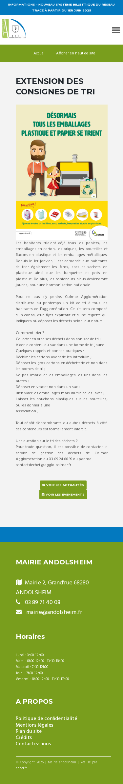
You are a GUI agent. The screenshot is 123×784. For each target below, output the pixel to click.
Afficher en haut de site (75, 53)
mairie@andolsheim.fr (54, 612)
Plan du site (29, 731)
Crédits (24, 737)
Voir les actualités (65, 485)
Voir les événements (65, 494)
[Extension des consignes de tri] (62, 172)
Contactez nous (33, 744)
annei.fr (21, 769)
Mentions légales (34, 725)
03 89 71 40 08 (42, 602)
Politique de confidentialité (46, 718)
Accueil (39, 53)
